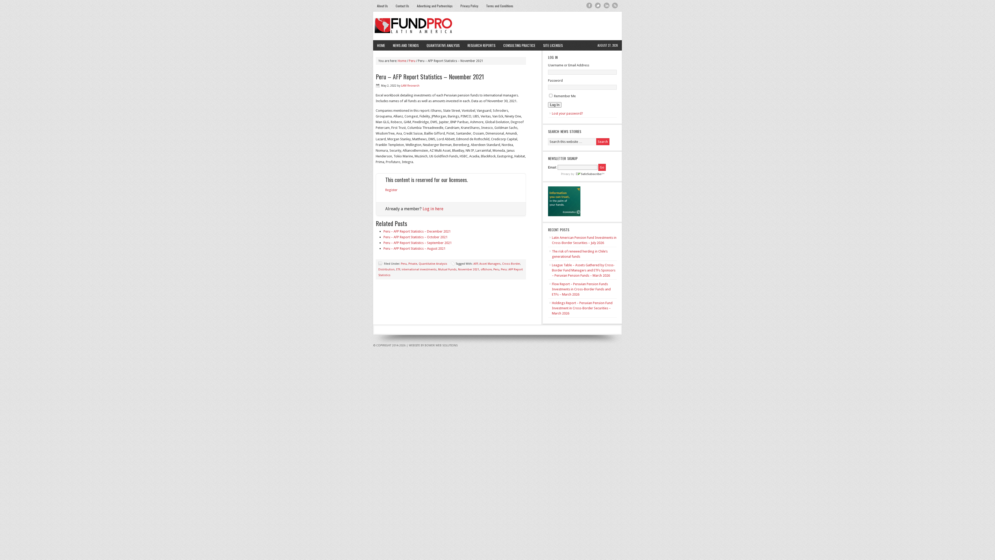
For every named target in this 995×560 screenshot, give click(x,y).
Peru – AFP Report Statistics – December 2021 (417, 231)
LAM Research (410, 85)
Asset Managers (490, 263)
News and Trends (404, 45)
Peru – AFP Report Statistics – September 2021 (417, 243)
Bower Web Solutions (441, 345)
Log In (554, 105)
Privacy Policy (469, 6)
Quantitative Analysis (441, 45)
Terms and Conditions (499, 6)
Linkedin (606, 6)
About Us (382, 6)
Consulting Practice (517, 45)
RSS (615, 6)
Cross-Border (511, 263)
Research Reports (481, 45)
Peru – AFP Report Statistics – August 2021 (414, 248)
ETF (398, 269)
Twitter (598, 6)
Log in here (433, 208)
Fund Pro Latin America (497, 26)
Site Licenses (551, 45)
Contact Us (402, 6)
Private (412, 263)
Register (391, 190)
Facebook (589, 6)
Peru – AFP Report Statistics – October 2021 (415, 237)
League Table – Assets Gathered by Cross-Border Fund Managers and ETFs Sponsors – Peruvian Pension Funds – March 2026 (583, 270)
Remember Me (565, 96)
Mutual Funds (447, 269)
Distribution (386, 269)
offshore (486, 269)
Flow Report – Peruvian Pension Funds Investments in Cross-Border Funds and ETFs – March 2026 (581, 289)
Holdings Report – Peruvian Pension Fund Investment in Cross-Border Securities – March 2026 (582, 308)
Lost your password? (567, 113)
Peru (404, 263)
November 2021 (468, 269)
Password (555, 80)
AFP (475, 263)
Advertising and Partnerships (435, 6)
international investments (419, 269)
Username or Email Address (568, 65)
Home (381, 45)
